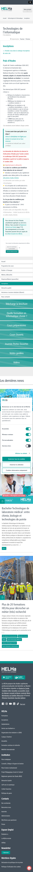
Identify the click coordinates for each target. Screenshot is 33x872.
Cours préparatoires (16, 325)
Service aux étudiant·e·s (8, 728)
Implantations (5, 724)
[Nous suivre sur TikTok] (17, 704)
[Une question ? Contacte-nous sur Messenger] (29, 868)
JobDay (3, 843)
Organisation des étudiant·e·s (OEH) (11, 732)
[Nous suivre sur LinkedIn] (14, 704)
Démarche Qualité (6, 780)
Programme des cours (7, 266)
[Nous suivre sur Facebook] (2, 704)
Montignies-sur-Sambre (9, 695)
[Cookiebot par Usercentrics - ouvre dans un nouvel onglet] (23, 400)
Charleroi (4, 691)
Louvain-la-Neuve (14, 693)
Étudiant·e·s (4, 834)
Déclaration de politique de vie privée (12, 862)
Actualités (4, 741)
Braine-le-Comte (24, 688)
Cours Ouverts (16, 334)
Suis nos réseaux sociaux (12, 251)
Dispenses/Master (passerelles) (9, 279)
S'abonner (6, 852)
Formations (4, 716)
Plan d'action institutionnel (9, 768)
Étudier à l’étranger (6, 270)
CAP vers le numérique (7, 785)
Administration (5, 816)
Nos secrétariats (5, 803)
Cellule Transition (6, 789)
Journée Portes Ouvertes (16, 343)
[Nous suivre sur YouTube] (10, 704)
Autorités (4, 811)
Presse (3, 824)
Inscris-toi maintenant (11, 247)
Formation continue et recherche (10, 745)
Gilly (9, 691)
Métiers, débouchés (6, 275)
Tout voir (22, 704)
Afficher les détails (21, 453)
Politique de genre (6, 793)
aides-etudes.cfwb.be (11, 215)
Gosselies (14, 691)
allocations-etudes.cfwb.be (11, 178)
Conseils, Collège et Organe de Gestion (12, 764)
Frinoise (4, 698)
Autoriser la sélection (16, 464)
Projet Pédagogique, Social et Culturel (12, 772)
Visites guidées (17, 353)
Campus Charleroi (6, 737)
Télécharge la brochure (16, 303)
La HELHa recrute (6, 838)
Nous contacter (5, 297)
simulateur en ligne (17, 136)
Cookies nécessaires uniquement (16, 470)
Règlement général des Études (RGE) (11, 776)
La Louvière (21, 691)
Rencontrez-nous (6, 807)
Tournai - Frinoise (25, 39)
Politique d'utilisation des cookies (11, 867)
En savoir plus (16, 507)
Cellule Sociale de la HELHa (21, 212)
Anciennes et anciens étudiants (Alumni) (12, 292)
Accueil (3, 261)
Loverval (23, 693)
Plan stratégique (6, 759)
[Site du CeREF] (19, 677)
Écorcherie (11, 698)
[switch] (28, 434)
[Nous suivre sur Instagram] (6, 704)
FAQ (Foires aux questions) (8, 820)
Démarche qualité (6, 288)
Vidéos (16, 362)
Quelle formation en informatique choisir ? (16, 315)
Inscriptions (4, 283)
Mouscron (20, 695)
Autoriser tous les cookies (16, 459)
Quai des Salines (20, 698)
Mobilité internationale (8, 749)
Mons (28, 693)
